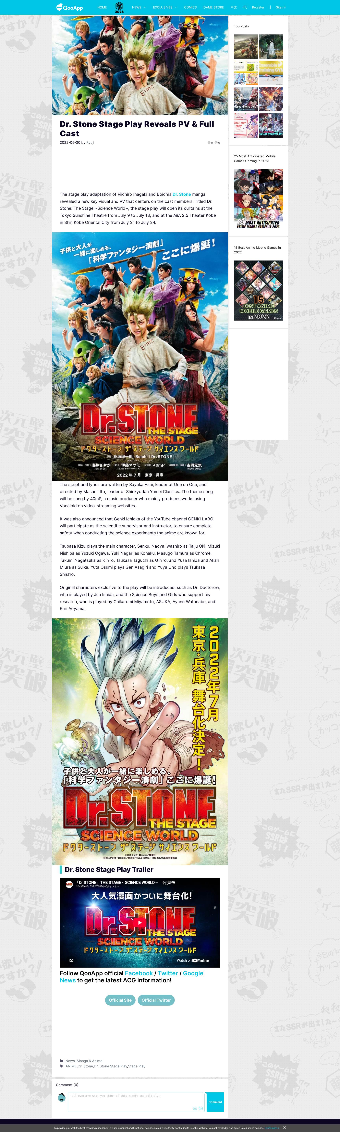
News (136, 7)
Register (258, 7)
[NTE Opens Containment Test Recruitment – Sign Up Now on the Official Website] (271, 126)
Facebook (139, 973)
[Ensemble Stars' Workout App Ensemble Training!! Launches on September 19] (271, 74)
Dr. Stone (182, 194)
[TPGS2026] (119, 7)
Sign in (281, 7)
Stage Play (136, 1066)
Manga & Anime (89, 1061)
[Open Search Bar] (245, 7)
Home (102, 7)
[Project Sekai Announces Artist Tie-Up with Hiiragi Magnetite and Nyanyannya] (246, 74)
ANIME (71, 1066)
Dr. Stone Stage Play (110, 1066)
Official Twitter (156, 1000)
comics (190, 7)
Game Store (213, 7)
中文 (234, 7)
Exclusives (162, 7)
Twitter (168, 973)
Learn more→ (272, 1127)
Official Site (120, 1000)
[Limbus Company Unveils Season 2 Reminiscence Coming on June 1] (271, 47)
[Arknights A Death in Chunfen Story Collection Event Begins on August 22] (246, 47)
